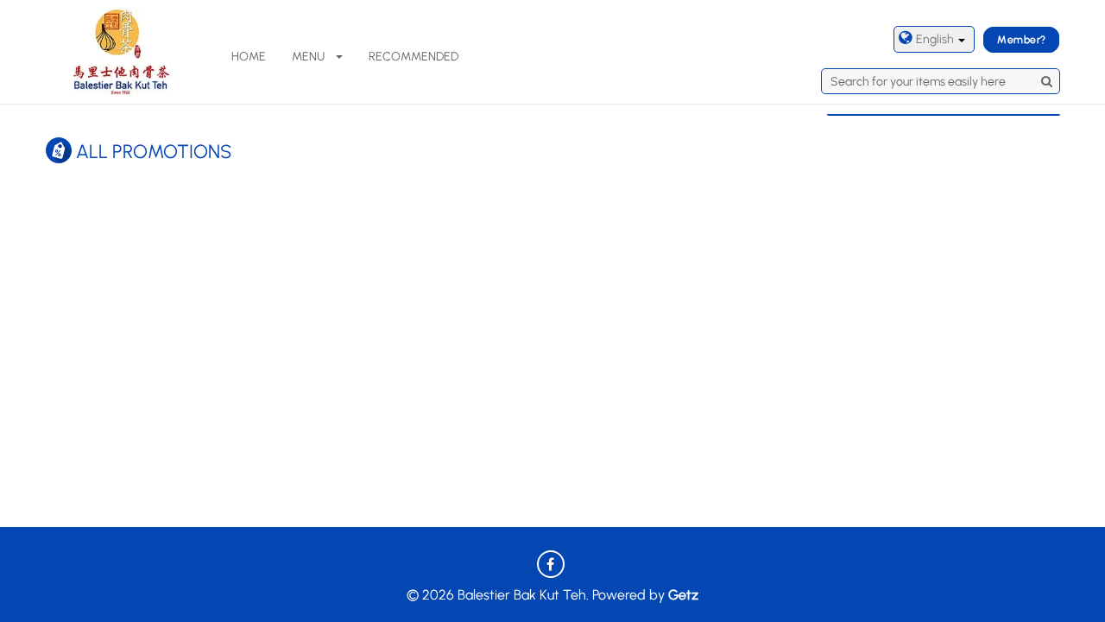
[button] (934, 39)
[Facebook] (551, 564)
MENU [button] (308, 56)
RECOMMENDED (413, 56)
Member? (1021, 40)
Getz (683, 595)
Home (248, 56)
